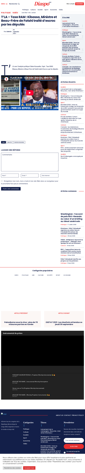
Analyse (9, 142)
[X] (26, 31)
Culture (64, 54)
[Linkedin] (46, 31)
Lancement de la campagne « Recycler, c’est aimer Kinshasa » (70, 24)
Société (64, 21)
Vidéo (15, 13)
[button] (14, 4)
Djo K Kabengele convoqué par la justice (72, 157)
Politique (6, 13)
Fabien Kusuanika (19, 142)
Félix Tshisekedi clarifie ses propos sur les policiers (71, 260)
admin (9, 31)
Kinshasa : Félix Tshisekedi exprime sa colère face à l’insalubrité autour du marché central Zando (72, 140)
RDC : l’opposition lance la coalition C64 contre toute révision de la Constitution (71, 251)
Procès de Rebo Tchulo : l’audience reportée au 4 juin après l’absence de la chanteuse (72, 58)
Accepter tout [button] (29, 468)
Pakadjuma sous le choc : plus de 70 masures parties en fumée (21, 323)
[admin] (2, 31)
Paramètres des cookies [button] (12, 468)
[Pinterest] (41, 31)
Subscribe (74, 446)
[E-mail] (57, 31)
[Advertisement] (30, 48)
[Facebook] (21, 31)
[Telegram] (52, 31)
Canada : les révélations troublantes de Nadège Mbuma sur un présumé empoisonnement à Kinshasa (71, 70)
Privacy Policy (70, 453)
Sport (64, 40)
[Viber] (36, 31)
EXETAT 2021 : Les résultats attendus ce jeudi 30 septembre (64, 323)
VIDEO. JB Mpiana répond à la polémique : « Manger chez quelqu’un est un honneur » (72, 241)
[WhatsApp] (31, 31)
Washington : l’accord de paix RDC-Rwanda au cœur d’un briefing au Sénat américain (71, 34)
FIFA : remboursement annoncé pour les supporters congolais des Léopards (72, 149)
